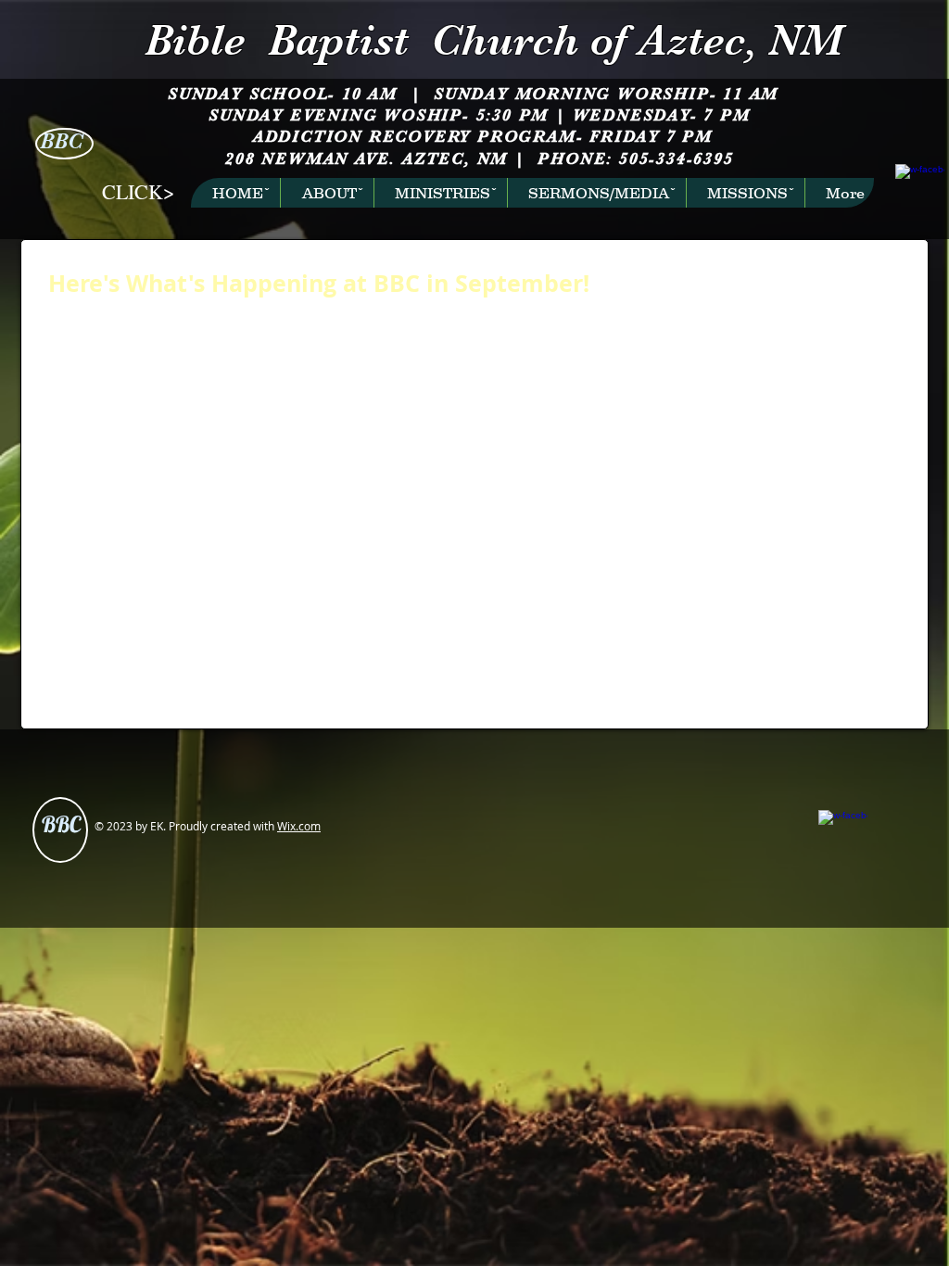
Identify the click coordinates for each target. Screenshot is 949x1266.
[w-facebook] (908, 177)
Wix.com (299, 825)
